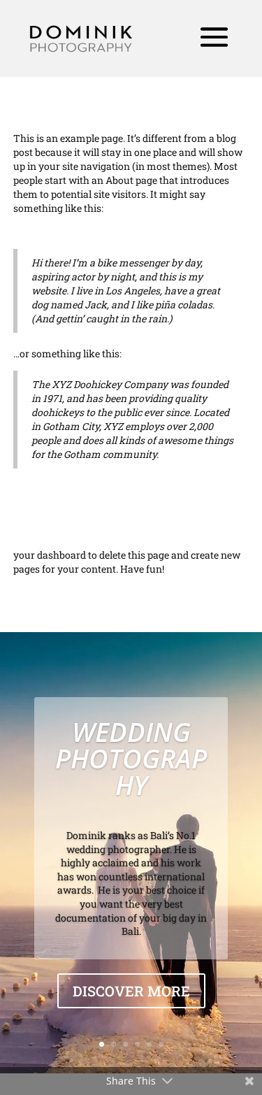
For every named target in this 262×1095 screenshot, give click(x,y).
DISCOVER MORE (131, 991)
